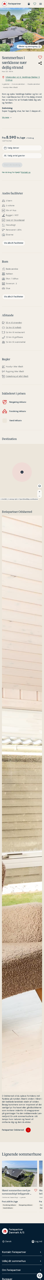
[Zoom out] (39, 496)
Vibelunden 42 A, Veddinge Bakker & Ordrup (23, 78)
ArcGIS (4, 499)
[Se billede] (22, 29)
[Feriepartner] (11, 3)
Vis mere (5, 117)
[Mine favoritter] (34, 3)
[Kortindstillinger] (39, 486)
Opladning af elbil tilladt (17, 376)
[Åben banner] (40, 1276)
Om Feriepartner (11, 1270)
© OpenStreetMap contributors (28, 499)
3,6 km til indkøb (13, 328)
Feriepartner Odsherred (13, 1130)
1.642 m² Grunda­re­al (15, 220)
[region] (22, 472)
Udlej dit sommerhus (14, 1261)
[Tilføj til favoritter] (40, 57)
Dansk (8, 1241)
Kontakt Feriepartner (14, 1252)
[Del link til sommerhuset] (40, 63)
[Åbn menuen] (40, 3)
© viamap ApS (12, 499)
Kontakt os (25, 172)
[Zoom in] (39, 491)
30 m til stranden (14, 323)
